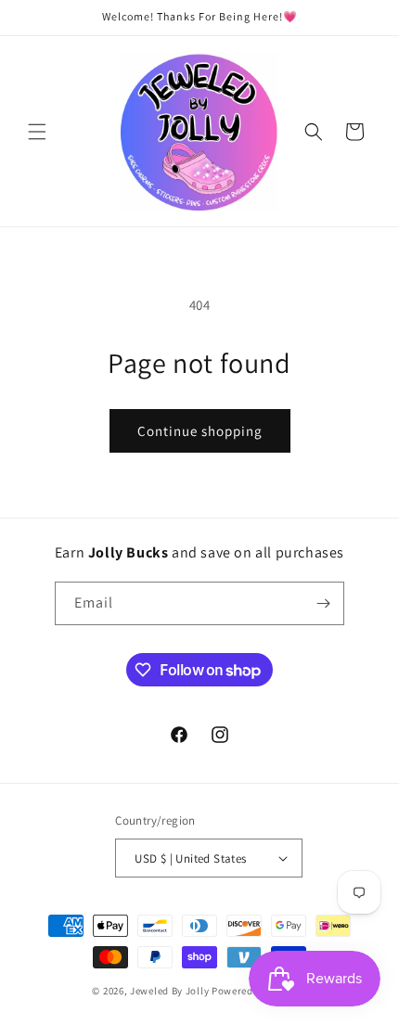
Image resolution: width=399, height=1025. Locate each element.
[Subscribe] (322, 603)
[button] (37, 131)
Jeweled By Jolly (169, 990)
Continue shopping (200, 431)
